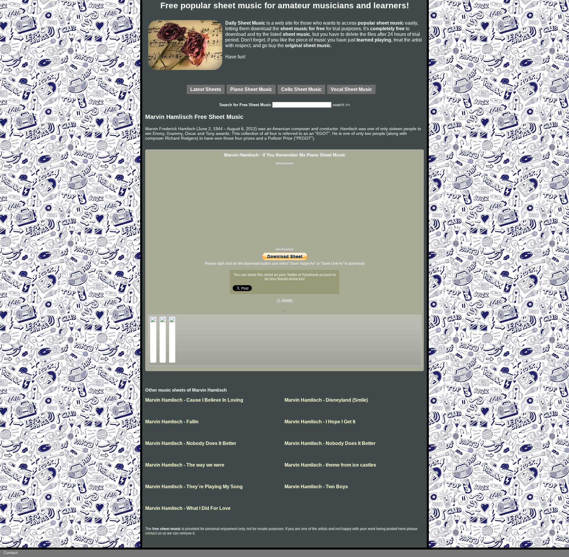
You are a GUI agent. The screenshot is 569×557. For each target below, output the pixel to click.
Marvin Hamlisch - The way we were (184, 464)
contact (151, 533)
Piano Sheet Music (251, 89)
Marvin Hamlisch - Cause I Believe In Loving (194, 400)
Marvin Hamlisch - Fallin (172, 421)
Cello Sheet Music (301, 89)
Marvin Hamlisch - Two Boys (316, 486)
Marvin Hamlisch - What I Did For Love (188, 508)
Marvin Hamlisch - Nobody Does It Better (190, 443)
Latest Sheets (205, 89)
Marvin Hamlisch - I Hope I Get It (319, 421)
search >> (341, 105)
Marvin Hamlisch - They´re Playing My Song (194, 486)
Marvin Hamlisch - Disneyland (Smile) (326, 400)
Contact (10, 552)
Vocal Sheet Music (351, 89)
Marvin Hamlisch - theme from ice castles (330, 464)
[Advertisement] (284, 206)
